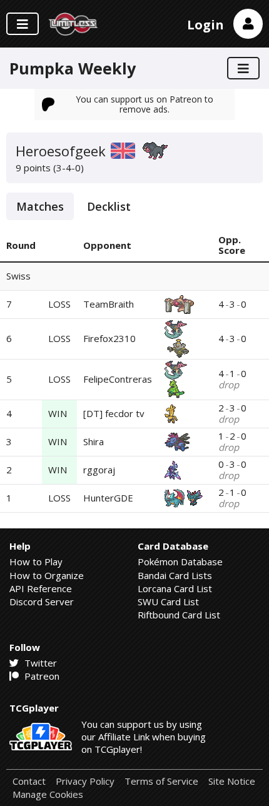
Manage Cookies (48, 794)
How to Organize (46, 575)
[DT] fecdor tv (114, 413)
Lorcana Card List (175, 588)
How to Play (36, 561)
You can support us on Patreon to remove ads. (144, 104)
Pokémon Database (180, 561)
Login (205, 24)
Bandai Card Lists (175, 575)
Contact (29, 781)
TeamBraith (108, 304)
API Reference (40, 588)
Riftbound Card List (179, 614)
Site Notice (231, 781)
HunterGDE (108, 497)
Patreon (40, 676)
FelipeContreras (117, 379)
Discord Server (41, 601)
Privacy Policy (85, 781)
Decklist (109, 206)
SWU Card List (168, 601)
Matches (40, 206)
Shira (93, 441)
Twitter (39, 663)
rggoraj (99, 469)
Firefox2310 (109, 338)
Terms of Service (161, 781)
